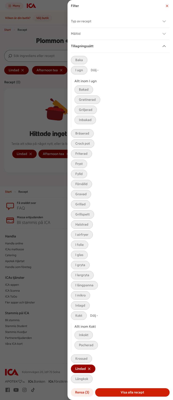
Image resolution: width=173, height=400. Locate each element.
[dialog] (120, 200)
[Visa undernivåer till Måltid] (165, 33)
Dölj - (95, 70)
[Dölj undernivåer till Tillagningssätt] (165, 46)
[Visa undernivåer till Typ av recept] (165, 21)
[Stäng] (167, 6)
